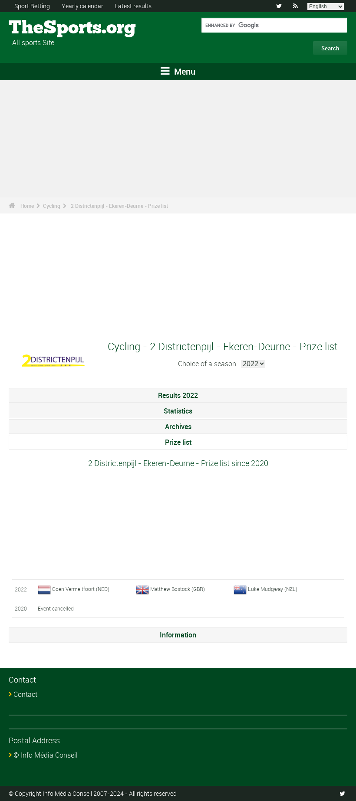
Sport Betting (32, 6)
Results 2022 (178, 395)
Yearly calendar (82, 6)
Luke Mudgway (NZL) (272, 588)
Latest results (133, 6)
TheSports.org (41, 28)
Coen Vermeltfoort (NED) (80, 588)
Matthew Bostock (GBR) (177, 588)
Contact (25, 694)
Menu (183, 71)
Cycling (51, 205)
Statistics (178, 411)
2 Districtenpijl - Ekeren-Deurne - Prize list (119, 205)
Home (27, 205)
